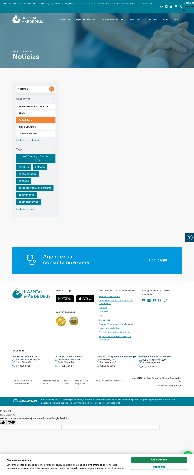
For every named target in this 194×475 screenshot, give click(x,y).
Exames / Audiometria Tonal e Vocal (116, 324)
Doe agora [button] (146, 4)
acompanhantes (28, 201)
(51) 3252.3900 (149, 366)
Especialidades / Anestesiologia (114, 332)
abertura (24, 167)
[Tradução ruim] (11, 422)
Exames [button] (62, 19)
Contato (118, 381)
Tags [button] (19, 149)
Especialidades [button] (83, 19)
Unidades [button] (30, 4)
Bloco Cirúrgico (27, 126)
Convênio (103, 312)
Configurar (159, 466)
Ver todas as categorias (28, 140)
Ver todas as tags (25, 209)
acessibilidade (28, 174)
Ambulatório (25, 120)
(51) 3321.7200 (65, 366)
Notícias (153, 19)
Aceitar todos (159, 459)
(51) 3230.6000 (22, 366)
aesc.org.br (116, 403)
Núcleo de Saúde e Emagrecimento (23, 382)
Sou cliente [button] (105, 4)
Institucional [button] (11, 4)
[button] (189, 237)
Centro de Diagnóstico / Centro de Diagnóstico (116, 302)
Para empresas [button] (125, 4)
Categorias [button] (23, 98)
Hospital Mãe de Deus (109, 328)
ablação (40, 167)
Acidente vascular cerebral (33, 106)
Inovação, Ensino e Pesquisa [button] (57, 4)
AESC (21, 113)
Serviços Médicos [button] (110, 19)
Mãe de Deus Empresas (81, 382)
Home (15, 51)
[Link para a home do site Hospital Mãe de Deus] (32, 294)
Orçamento (104, 320)
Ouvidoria (107, 381)
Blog (165, 19)
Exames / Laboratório (109, 296)
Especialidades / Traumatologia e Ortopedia (115, 338)
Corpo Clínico (135, 19)
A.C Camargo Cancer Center (35, 158)
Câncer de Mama (27, 133)
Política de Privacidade (79, 468)
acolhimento (26, 194)
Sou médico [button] (86, 4)
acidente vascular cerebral (35, 188)
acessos (24, 181)
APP (176, 19)
